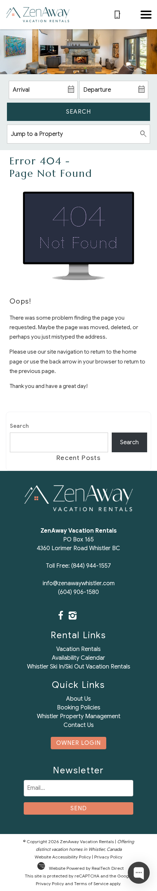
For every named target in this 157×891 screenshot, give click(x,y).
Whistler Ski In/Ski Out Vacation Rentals (78, 666)
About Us (78, 698)
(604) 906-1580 (78, 592)
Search (78, 111)
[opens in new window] (60, 616)
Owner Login (78, 743)
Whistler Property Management (78, 716)
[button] (146, 14)
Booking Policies (78, 707)
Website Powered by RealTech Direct (86, 868)
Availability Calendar (78, 658)
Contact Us (79, 725)
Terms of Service (91, 883)
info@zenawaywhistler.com (79, 583)
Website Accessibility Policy (63, 857)
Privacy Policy (108, 857)
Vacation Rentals (78, 649)
